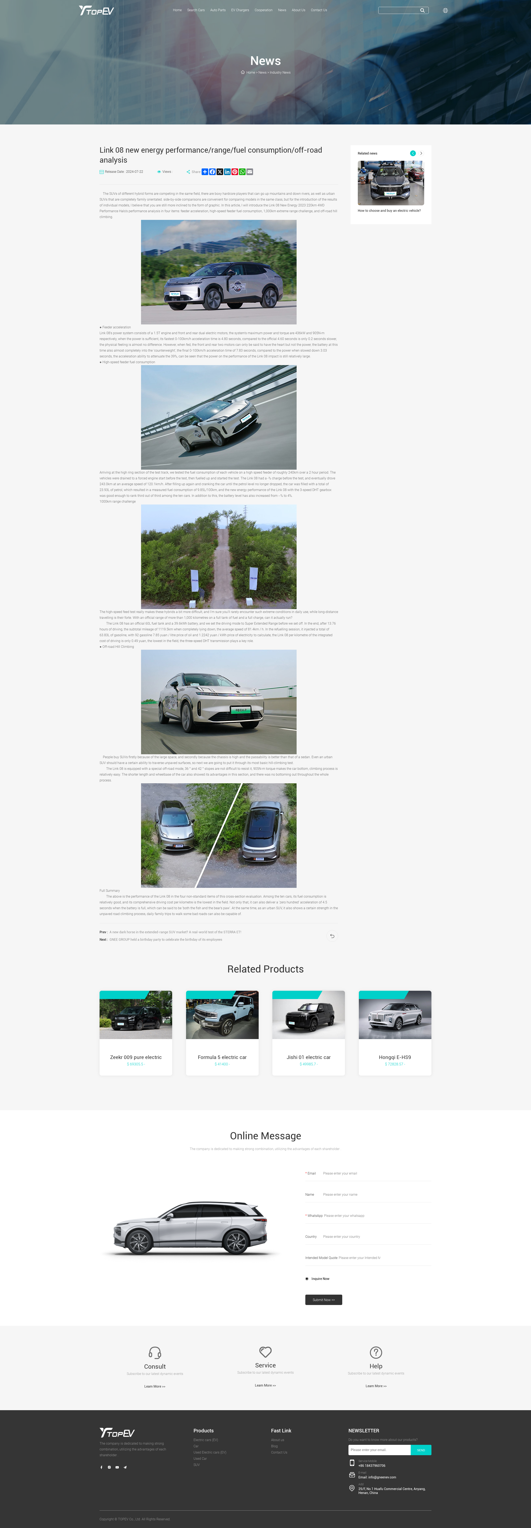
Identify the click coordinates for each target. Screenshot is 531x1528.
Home (250, 72)
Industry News (280, 72)
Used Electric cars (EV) (210, 1452)
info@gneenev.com (382, 1477)
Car (196, 1446)
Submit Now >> (324, 1300)
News (262, 72)
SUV (197, 1465)
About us (277, 1440)
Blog (274, 1446)
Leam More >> (154, 1386)
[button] (413, 153)
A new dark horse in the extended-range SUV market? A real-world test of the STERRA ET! (175, 932)
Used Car (200, 1459)
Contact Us (279, 1452)
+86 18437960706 (371, 1466)
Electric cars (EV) (206, 1440)
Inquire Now (320, 1279)
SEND (421, 1450)
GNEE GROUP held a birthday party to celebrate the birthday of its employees (166, 940)
